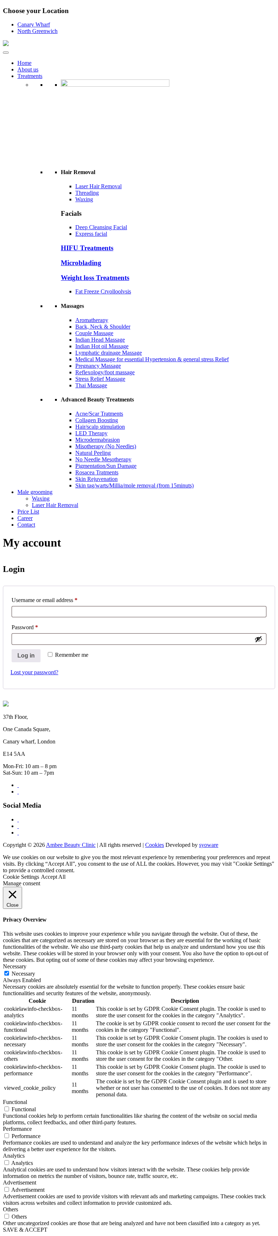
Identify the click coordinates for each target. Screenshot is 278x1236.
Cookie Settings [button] (21, 877)
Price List (28, 511)
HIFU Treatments (87, 248)
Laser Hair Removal (98, 186)
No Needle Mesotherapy (103, 459)
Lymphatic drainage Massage (108, 353)
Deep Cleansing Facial (101, 227)
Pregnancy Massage (98, 366)
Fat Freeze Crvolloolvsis (103, 291)
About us (27, 69)
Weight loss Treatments (95, 277)
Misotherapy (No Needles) (105, 446)
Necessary (23, 974)
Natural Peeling (93, 453)
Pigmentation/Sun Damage (105, 466)
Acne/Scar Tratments (99, 414)
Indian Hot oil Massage (102, 346)
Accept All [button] (53, 877)
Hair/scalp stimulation (100, 427)
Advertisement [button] (19, 1182)
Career (25, 518)
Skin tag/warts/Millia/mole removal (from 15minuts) (134, 485)
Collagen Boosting (96, 420)
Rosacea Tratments (96, 472)
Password (25, 627)
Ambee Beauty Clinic (71, 845)
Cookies (154, 845)
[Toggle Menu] (6, 53)
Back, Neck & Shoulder (102, 327)
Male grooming (34, 492)
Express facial (91, 234)
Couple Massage (94, 333)
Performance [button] (17, 1129)
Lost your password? (34, 672)
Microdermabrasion (97, 440)
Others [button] (10, 1209)
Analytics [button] (14, 1156)
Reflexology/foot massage (105, 372)
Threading (87, 193)
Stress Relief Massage (100, 379)
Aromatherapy (91, 320)
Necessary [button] (14, 966)
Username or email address (44, 600)
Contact (26, 525)
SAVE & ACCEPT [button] (25, 1230)
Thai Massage (91, 385)
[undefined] (258, 639)
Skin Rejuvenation (96, 479)
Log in (26, 655)
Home (24, 63)
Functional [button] (15, 1102)
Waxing (84, 199)
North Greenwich (37, 31)
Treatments (29, 76)
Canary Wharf (33, 24)
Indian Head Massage (100, 340)
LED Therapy (91, 433)
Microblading (81, 263)
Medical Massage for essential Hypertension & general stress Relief (152, 359)
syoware (208, 845)
